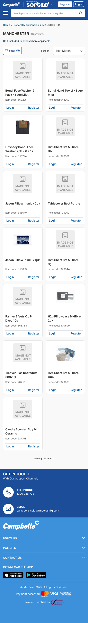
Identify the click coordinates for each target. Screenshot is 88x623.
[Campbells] (11, 4)
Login (10, 107)
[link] (65, 4)
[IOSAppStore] (13, 575)
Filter (14, 50)
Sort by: (45, 50)
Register (33, 107)
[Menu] (5, 13)
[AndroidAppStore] (36, 575)
